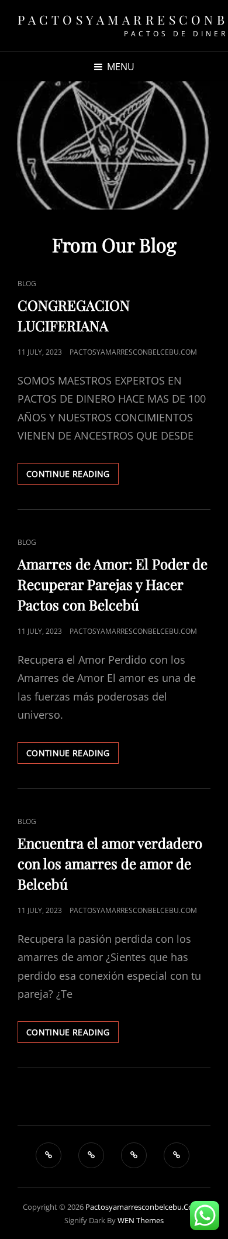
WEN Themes (141, 1220)
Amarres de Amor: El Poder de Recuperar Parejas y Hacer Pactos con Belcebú (113, 584)
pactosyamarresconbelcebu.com (133, 352)
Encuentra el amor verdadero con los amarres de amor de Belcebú (110, 863)
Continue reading (72, 476)
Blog (27, 284)
